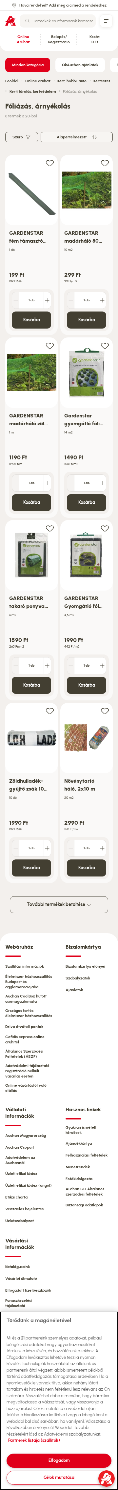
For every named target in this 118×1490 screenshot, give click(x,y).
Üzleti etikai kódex (21, 1173)
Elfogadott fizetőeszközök (28, 1290)
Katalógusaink (17, 1266)
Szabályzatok (78, 978)
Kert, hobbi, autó (72, 81)
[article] (31, 245)
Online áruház (37, 81)
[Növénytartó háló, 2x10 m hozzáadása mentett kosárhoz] (105, 711)
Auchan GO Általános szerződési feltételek (85, 1192)
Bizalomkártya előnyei (85, 966)
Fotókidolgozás (79, 1179)
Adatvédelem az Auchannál (20, 1160)
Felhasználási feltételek (87, 1155)
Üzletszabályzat (19, 1220)
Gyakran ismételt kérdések (81, 1130)
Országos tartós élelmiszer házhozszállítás (28, 1013)
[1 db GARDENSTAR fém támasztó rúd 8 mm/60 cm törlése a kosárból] (15, 300)
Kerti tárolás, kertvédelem (33, 91)
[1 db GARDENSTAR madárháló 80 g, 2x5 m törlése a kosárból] (70, 300)
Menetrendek (78, 1167)
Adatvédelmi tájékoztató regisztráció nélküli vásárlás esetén (27, 1070)
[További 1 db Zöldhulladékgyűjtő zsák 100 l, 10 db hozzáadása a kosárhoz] (47, 848)
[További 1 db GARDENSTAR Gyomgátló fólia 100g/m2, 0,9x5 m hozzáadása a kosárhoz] (102, 665)
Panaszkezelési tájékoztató (18, 1303)
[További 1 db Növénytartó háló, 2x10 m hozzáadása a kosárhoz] (102, 848)
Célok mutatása (59, 1477)
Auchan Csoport (19, 1147)
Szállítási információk (24, 966)
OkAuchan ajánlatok (80, 65)
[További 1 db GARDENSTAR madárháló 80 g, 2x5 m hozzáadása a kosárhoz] (102, 300)
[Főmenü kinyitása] (106, 21)
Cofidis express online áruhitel (25, 1039)
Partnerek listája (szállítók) (34, 1440)
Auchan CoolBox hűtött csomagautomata (26, 999)
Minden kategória (28, 65)
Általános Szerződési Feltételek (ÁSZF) (24, 1054)
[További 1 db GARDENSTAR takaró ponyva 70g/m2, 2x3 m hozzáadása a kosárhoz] (47, 665)
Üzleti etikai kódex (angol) (28, 1185)
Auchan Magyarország (25, 1135)
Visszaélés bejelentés (24, 1209)
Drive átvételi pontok (24, 1026)
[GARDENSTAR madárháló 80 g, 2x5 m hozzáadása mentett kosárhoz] (105, 163)
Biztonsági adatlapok (84, 1205)
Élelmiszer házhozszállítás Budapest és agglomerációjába (28, 981)
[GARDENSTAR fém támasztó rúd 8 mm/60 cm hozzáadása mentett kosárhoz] (50, 163)
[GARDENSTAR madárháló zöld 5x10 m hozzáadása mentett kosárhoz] (50, 345)
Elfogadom (59, 1460)
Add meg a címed (65, 5)
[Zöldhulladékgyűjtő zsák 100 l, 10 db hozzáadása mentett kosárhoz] (50, 711)
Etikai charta (16, 1197)
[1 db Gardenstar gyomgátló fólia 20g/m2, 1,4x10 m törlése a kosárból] (70, 483)
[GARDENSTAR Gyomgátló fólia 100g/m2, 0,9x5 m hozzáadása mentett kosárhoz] (105, 528)
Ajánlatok (74, 990)
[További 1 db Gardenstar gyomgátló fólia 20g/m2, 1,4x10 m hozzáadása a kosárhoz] (102, 483)
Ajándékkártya (79, 1143)
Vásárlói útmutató (21, 1278)
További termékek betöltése (56, 904)
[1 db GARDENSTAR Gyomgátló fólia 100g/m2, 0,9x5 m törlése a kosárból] (70, 665)
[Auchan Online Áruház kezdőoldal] (10, 21)
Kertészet (101, 81)
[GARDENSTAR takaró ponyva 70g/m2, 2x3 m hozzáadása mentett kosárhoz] (50, 528)
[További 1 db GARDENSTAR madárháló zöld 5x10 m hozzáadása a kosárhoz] (47, 483)
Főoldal (11, 81)
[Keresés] (27, 21)
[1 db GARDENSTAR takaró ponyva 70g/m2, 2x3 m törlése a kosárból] (15, 665)
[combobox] (58, 21)
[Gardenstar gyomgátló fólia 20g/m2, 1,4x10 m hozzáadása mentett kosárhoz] (105, 345)
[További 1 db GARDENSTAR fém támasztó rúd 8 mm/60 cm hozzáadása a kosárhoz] (47, 300)
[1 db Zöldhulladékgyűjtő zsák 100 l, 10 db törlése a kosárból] (15, 848)
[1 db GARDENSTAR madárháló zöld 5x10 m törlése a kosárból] (15, 483)
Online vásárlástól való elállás (26, 1088)
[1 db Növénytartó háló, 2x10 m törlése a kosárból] (70, 848)
